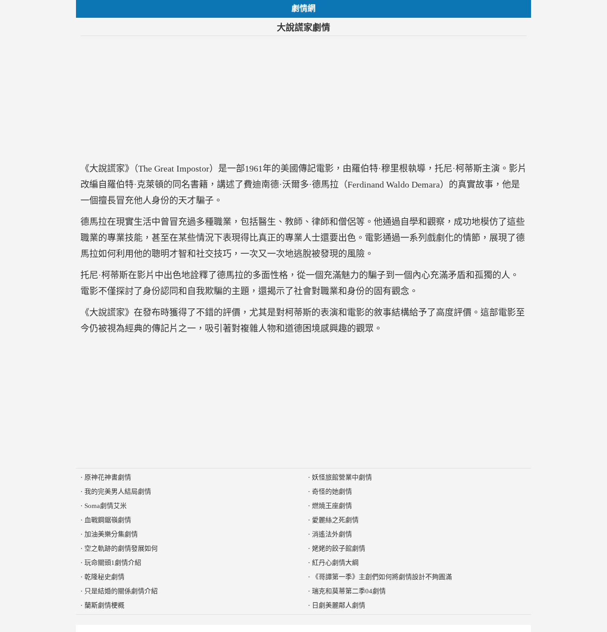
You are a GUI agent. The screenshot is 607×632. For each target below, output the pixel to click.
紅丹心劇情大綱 (335, 562)
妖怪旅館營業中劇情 (342, 477)
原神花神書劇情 (107, 477)
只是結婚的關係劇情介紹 (121, 591)
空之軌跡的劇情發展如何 (121, 548)
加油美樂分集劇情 (111, 534)
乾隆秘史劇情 (104, 576)
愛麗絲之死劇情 (335, 520)
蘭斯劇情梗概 (104, 605)
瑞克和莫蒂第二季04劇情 (349, 591)
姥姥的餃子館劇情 (338, 548)
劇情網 (303, 8)
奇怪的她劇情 (332, 491)
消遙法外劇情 (332, 534)
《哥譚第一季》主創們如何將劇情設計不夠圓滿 (382, 576)
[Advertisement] (303, 98)
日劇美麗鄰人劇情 (338, 605)
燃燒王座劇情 (332, 505)
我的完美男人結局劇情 (117, 491)
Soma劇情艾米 (105, 505)
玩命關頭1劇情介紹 (112, 562)
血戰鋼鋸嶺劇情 (107, 520)
